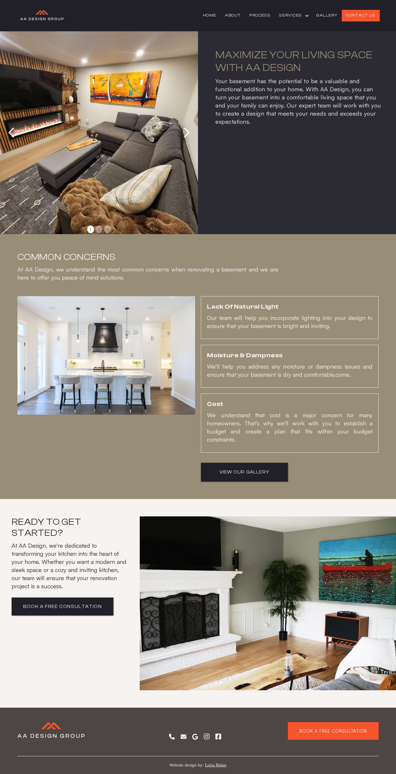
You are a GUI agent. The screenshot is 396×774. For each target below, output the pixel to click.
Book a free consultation (333, 731)
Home (210, 15)
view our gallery (244, 472)
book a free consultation (62, 606)
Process (259, 15)
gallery (326, 15)
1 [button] (91, 229)
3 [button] (107, 229)
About (233, 15)
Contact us (360, 15)
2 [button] (99, 229)
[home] (42, 15)
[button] (293, 15)
